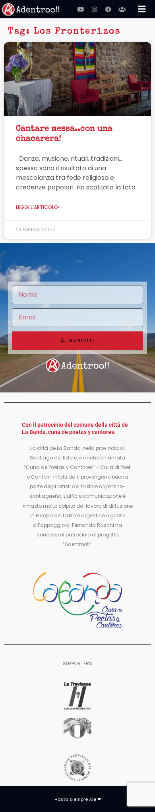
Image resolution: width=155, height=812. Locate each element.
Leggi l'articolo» (38, 207)
